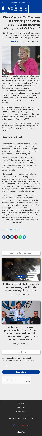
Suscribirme (21, 372)
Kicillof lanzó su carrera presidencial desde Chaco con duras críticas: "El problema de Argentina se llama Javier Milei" (21, 333)
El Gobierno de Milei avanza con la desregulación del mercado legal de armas (21, 287)
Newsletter (21, 352)
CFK (10, 230)
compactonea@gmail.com (21, 418)
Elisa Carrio (18, 230)
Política (14, 41)
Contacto (21, 403)
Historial (21, 407)
